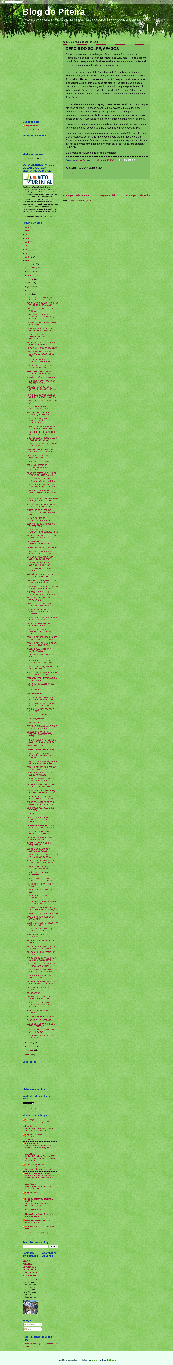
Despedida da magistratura (35, 1195)
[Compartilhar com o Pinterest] (134, 160)
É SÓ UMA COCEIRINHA (37, 715)
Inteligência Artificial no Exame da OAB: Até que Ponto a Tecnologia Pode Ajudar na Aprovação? (40, 1158)
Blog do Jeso (31, 1126)
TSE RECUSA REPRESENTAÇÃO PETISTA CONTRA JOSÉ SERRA (41, 486)
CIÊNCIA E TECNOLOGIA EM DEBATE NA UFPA (39, 977)
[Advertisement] (106, 186)
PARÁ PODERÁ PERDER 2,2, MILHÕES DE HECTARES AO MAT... (42, 408)
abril (29, 294)
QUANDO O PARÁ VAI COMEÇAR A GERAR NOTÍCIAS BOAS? (41, 558)
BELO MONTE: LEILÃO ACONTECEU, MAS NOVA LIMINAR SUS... (42, 644)
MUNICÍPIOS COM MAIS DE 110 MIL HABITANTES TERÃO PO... (42, 582)
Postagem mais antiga (138, 195)
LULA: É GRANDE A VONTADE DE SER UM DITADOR (41, 1025)
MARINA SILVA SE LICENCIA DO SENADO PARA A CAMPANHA (40, 330)
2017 (27, 234)
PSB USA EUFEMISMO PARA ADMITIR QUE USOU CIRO (39, 413)
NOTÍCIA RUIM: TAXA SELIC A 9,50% (42, 348)
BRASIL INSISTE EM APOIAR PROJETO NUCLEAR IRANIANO (41, 480)
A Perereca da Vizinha (34, 1165)
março (30, 1043)
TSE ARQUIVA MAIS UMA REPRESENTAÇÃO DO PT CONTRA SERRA (38, 420)
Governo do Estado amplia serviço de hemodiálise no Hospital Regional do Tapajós (39, 1148)
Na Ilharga (29, 1120)
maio (29, 290)
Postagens (30, 1325)
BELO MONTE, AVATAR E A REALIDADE (38, 897)
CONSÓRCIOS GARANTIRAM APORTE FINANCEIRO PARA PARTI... (39, 734)
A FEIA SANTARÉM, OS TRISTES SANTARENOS (40, 599)
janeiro (30, 1050)
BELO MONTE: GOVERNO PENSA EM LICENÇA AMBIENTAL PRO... (42, 500)
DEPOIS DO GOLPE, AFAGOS (39, 461)
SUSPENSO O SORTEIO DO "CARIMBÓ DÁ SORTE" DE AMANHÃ (39, 1005)
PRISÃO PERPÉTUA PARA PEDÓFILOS (37, 873)
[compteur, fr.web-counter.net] (28, 1104)
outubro (30, 271)
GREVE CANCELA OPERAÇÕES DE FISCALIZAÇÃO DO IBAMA (41, 965)
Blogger (112, 1360)
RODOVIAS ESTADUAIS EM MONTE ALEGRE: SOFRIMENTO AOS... (41, 474)
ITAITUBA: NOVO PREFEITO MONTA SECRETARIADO (42, 445)
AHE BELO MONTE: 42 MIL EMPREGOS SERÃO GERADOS (41, 593)
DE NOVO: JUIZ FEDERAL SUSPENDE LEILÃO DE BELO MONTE (40, 820)
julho (29, 283)
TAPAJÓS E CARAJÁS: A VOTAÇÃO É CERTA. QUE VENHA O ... (42, 727)
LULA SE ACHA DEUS (35, 722)
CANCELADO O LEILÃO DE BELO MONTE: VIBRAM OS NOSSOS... (41, 803)
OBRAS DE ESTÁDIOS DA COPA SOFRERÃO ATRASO (40, 774)
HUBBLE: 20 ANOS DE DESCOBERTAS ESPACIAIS (39, 519)
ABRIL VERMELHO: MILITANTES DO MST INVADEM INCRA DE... (42, 673)
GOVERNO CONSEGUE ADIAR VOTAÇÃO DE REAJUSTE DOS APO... (40, 354)
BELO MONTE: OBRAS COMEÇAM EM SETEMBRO (41, 525)
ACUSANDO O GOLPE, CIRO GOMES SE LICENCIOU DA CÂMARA (42, 304)
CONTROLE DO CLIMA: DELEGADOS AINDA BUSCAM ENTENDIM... (42, 971)
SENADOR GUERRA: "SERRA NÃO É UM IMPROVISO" (42, 1031)
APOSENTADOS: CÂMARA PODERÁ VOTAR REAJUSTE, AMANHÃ (41, 959)
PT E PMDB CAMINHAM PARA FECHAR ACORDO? (39, 624)
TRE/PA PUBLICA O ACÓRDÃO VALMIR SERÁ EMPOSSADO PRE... (42, 552)
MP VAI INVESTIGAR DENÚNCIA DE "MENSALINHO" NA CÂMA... (41, 998)
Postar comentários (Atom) (81, 201)
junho (29, 287)
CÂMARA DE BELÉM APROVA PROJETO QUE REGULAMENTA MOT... (41, 512)
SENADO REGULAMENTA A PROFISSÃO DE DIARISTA (38, 832)
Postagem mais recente (76, 195)
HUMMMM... (32, 814)
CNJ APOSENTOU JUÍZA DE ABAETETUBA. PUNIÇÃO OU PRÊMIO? (39, 612)
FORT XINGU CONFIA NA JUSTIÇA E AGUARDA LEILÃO (42, 656)
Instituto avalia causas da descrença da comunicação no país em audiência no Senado (39, 1178)
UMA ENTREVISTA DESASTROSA (40, 750)
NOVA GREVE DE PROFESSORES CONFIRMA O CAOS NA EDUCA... (41, 396)
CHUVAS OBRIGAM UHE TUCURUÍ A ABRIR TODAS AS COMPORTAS (42, 827)
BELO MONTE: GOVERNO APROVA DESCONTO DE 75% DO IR (41, 768)
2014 (27, 246)
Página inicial (107, 195)
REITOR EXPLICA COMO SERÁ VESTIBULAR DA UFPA (40, 367)
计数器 (24, 1106)
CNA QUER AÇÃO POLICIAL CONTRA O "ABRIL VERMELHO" (42, 903)
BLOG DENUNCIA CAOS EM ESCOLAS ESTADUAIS (38, 850)
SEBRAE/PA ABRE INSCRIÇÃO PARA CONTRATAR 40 (42, 679)
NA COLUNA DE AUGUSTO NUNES (41, 1016)
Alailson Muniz (31, 1143)
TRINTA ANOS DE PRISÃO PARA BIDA (42, 913)
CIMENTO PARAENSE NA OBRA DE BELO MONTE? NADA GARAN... (41, 427)
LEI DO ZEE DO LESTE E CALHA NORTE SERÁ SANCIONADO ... (40, 786)
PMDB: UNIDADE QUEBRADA (39, 1020)
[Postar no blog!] (126, 160)
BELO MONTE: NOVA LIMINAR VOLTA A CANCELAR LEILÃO (42, 667)
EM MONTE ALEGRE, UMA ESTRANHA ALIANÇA (38, 457)
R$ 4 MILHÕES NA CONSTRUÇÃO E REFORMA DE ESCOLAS (42, 543)
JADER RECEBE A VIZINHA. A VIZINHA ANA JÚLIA (39, 650)
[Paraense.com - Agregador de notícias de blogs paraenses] (40, 1346)
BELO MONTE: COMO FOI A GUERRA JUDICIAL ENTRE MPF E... (42, 619)
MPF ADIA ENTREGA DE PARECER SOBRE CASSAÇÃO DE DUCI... (41, 982)
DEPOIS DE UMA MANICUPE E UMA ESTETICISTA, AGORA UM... (41, 780)
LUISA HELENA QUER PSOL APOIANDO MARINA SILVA (38, 868)
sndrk (94, 1360)
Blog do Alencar (32, 1193)
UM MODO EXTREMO (36, 746)
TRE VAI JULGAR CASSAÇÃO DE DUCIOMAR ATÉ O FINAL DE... (40, 879)
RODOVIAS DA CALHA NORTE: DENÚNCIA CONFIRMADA (39, 564)
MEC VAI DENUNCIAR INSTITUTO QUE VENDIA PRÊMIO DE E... (41, 947)
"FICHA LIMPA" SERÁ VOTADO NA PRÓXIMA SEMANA (41, 382)
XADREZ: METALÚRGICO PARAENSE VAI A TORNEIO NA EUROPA (42, 298)
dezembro (31, 264)
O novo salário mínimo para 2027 (37, 1122)
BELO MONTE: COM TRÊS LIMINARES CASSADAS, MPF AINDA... (40, 631)
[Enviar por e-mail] (124, 160)
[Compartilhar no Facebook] (131, 160)
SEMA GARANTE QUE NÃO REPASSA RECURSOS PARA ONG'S (42, 587)
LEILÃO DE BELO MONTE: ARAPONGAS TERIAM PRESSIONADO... (38, 336)
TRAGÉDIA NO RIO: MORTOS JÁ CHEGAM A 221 (40, 1037)
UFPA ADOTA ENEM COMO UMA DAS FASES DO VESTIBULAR (42, 439)
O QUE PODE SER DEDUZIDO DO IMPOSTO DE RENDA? (41, 433)
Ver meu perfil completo (32, 129)
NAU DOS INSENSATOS (36, 694)
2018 (27, 231)
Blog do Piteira (54, 12)
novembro (31, 268)
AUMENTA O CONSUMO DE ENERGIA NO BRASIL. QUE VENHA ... (42, 493)
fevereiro (31, 1046)
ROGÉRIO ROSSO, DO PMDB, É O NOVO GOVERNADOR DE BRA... (41, 698)
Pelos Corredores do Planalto (38, 1173)
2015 (27, 242)
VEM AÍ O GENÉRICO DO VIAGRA (41, 377)
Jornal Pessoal (31, 1154)
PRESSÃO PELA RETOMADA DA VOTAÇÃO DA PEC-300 (40, 576)
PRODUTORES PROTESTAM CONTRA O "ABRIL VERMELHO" (41, 373)
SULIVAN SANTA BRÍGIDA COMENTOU (37, 936)
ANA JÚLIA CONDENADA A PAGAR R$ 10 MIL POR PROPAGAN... (42, 537)
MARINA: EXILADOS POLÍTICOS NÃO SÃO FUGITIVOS (42, 924)
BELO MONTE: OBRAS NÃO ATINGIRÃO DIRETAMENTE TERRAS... (39, 755)
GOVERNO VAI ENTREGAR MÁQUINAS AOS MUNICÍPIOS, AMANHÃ (40, 317)
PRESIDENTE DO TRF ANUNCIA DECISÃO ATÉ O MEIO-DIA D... (40, 662)
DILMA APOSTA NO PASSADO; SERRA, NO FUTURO (39, 930)
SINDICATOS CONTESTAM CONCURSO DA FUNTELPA (39, 361)
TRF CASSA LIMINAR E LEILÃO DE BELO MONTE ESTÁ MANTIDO (41, 741)
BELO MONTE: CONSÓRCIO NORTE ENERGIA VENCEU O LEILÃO (42, 638)
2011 (27, 257)
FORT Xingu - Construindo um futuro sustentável (38, 1221)
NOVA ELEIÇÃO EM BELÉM (38, 719)
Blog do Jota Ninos (33, 1135)
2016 (27, 238)
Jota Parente (30, 1184)
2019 (27, 227)
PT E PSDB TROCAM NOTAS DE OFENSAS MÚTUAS (40, 838)
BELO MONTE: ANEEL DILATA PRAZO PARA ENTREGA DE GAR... (42, 856)
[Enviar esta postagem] (119, 160)
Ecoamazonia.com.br (34, 1210)
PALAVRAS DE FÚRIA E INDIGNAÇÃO (42, 547)
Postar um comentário (78, 173)
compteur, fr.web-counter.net (31, 1108)
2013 (27, 250)
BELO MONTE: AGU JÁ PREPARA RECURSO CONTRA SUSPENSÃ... (42, 792)
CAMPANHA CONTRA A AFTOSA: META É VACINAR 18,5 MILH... (40, 451)
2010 (27, 261)
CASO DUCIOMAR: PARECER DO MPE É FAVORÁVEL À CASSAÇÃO (42, 909)
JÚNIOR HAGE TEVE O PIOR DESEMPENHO (39, 844)
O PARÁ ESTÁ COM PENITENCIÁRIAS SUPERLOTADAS (42, 531)
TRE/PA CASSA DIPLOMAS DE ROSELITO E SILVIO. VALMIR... (40, 797)
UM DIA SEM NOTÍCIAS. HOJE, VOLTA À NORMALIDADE (39, 605)
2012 (27, 253)
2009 (27, 1055)
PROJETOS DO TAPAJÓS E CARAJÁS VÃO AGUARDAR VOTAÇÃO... (42, 762)
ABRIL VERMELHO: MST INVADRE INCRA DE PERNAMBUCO (41, 704)
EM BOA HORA (33, 690)
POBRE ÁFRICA (33, 993)
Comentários (31, 1329)
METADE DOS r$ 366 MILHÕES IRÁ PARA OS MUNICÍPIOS (41, 343)
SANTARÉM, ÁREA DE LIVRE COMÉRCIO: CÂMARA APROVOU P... (41, 389)
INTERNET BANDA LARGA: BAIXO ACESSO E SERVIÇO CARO (41, 505)
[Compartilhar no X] (129, 160)
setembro (31, 275)
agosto (30, 279)
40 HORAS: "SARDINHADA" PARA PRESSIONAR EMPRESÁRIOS (40, 862)
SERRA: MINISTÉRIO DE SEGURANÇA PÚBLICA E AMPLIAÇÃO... (38, 467)
